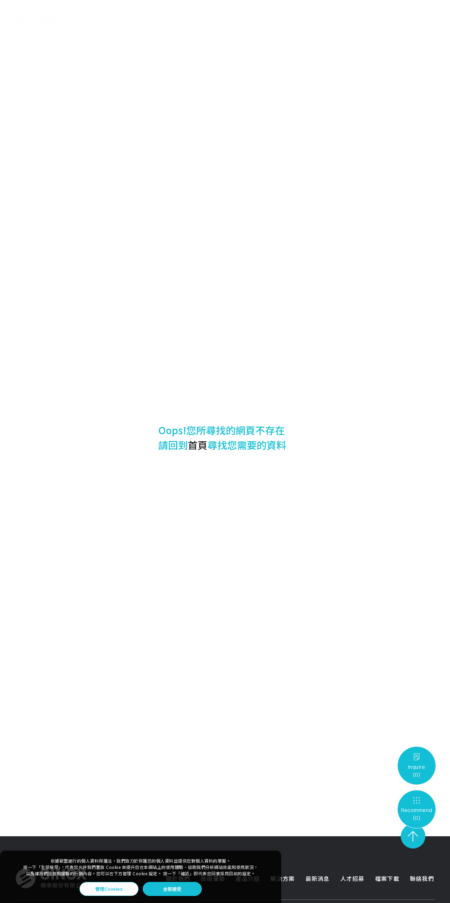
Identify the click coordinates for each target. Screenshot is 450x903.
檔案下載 (277, 19)
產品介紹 (171, 19)
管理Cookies (109, 889)
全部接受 (172, 889)
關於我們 (118, 19)
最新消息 (224, 19)
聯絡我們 (303, 19)
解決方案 (197, 19)
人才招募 (250, 19)
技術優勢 (145, 19)
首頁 (197, 445)
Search (384, 19)
